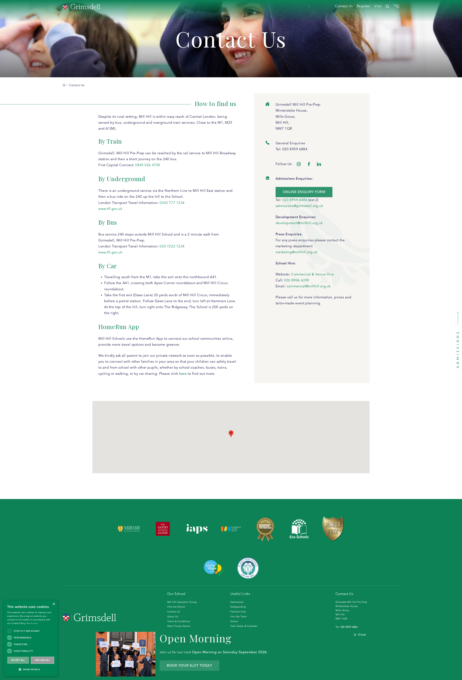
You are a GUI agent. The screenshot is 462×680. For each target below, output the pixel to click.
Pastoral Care (238, 612)
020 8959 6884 (295, 200)
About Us (172, 617)
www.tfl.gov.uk (110, 209)
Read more (32, 623)
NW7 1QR (284, 129)
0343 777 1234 (172, 203)
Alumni (234, 621)
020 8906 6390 (297, 280)
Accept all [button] (18, 660)
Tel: (346, 627)
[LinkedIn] (319, 164)
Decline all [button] (42, 660)
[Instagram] (299, 164)
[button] (30, 669)
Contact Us (344, 6)
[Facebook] (309, 164)
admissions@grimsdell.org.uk (299, 206)
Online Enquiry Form (304, 192)
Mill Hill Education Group (182, 602)
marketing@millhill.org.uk (296, 252)
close (362, 634)
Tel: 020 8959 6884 (291, 149)
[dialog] (31, 638)
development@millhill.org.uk (299, 223)
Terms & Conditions (178, 621)
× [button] (53, 604)
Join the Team (238, 617)
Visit (378, 6)
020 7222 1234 (172, 246)
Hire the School (176, 607)
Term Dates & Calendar (243, 626)
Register (363, 6)
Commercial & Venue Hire (312, 274)
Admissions (237, 602)
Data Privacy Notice (178, 626)
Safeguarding (238, 607)
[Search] (387, 6)
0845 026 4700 (147, 165)
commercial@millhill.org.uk (309, 286)
